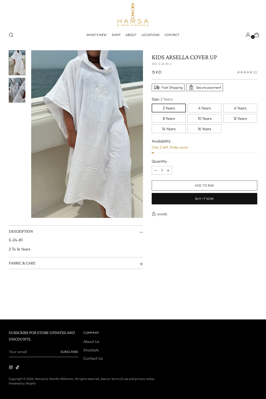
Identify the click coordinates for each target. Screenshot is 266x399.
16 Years (204, 128)
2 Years (169, 108)
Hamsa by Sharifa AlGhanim (54, 379)
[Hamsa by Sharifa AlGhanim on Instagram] (11, 368)
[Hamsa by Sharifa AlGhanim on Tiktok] (17, 368)
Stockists (91, 349)
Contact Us (93, 358)
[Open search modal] (11, 35)
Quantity (159, 161)
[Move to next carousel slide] (253, 305)
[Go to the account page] (246, 35)
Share (162, 214)
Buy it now (204, 198)
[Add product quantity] (155, 170)
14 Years (169, 128)
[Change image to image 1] (17, 62)
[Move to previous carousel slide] (244, 305)
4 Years (204, 108)
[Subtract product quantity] (168, 170)
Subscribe (69, 352)
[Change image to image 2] (17, 90)
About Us (91, 341)
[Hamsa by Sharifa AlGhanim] (133, 14)
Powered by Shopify (22, 383)
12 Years (240, 118)
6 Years (240, 108)
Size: (162, 99)
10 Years (205, 118)
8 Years (169, 118)
